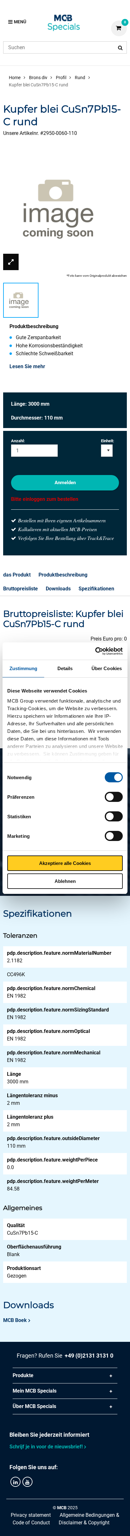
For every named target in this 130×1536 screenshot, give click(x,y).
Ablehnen (65, 881)
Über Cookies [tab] (107, 668)
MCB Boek (15, 1320)
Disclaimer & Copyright (84, 1523)
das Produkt (17, 575)
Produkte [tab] (23, 1375)
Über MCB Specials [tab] (34, 1406)
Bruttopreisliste (20, 589)
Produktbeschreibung (62, 575)
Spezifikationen (96, 589)
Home (15, 77)
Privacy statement (31, 1515)
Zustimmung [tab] (23, 668)
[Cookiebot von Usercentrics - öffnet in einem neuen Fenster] (95, 651)
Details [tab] (65, 668)
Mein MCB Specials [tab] (34, 1391)
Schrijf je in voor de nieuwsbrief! (46, 1447)
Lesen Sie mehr (27, 366)
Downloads (58, 589)
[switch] (114, 797)
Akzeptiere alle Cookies (65, 863)
